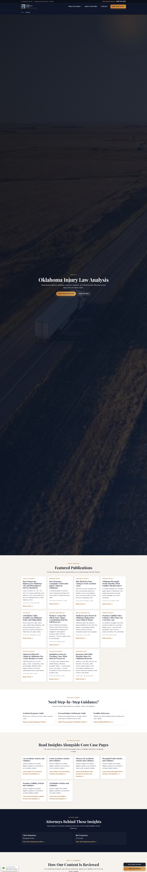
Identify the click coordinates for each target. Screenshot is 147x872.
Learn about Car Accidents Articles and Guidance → (32, 773)
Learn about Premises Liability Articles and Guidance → (33, 797)
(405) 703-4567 (121, 1)
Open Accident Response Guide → (35, 722)
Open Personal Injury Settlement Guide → (72, 722)
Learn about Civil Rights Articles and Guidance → (58, 797)
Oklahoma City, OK (27, 1)
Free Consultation (109, 1)
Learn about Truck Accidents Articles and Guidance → (59, 773)
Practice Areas (74, 6)
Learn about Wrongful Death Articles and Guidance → (112, 773)
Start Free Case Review (66, 293)
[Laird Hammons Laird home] (29, 6)
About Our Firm (91, 6)
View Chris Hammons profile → (33, 842)
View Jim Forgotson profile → (86, 842)
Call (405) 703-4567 (134, 864)
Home (22, 12)
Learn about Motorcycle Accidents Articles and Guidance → (84, 774)
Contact (104, 6)
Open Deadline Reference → (103, 722)
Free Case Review (118, 6)
